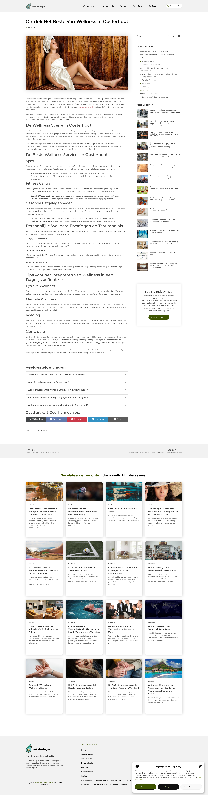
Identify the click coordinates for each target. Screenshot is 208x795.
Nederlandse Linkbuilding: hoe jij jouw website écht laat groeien (107, 780)
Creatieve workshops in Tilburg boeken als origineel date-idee (162, 199)
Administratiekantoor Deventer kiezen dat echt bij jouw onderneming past (162, 123)
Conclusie (144, 90)
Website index (87, 772)
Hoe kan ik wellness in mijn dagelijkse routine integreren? (77, 397)
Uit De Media (108, 6)
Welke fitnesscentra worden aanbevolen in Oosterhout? (77, 390)
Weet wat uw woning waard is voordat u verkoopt (162, 210)
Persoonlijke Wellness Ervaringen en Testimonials (155, 69)
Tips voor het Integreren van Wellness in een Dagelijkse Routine (158, 75)
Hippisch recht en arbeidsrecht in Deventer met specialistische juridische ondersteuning (163, 145)
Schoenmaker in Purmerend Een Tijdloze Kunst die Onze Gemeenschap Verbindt (43, 512)
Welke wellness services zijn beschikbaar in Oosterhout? (77, 374)
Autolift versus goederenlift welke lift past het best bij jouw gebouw (165, 155)
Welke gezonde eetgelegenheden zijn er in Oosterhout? (77, 405)
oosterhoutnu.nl (85, 107)
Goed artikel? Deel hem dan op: (155, 97)
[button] (201, 766)
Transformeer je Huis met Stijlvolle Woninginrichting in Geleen (43, 629)
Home (83, 750)
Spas (144, 58)
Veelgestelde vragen (148, 93)
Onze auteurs (86, 759)
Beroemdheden (87, 763)
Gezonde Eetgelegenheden (153, 65)
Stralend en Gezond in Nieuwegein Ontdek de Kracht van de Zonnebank (44, 570)
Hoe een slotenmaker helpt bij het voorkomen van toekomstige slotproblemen (163, 265)
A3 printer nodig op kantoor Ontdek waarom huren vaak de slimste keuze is (165, 112)
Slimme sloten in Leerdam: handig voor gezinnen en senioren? (164, 243)
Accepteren (145, 787)
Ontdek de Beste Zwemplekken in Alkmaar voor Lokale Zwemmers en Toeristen (84, 629)
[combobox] (174, 6)
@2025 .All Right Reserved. (45, 783)
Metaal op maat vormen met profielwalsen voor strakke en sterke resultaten (164, 134)
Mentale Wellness (149, 83)
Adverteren (138, 6)
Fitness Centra (148, 61)
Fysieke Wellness (149, 80)
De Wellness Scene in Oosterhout (154, 51)
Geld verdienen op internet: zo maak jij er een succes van (104, 785)
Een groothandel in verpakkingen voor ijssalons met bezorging (163, 166)
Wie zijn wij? (88, 6)
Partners (123, 6)
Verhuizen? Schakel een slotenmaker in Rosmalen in (164, 232)
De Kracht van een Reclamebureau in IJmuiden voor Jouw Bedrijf (82, 512)
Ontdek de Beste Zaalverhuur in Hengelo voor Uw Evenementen (123, 570)
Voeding (145, 87)
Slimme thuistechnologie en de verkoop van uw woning (162, 221)
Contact (152, 6)
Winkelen (32, 27)
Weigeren (168, 787)
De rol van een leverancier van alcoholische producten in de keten (164, 188)
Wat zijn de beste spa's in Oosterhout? (77, 382)
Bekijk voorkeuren (191, 787)
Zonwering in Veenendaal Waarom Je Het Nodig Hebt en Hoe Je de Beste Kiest (163, 512)
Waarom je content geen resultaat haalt (163, 254)
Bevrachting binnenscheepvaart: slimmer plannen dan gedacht (163, 177)
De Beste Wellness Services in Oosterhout (158, 55)
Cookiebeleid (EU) (88, 754)
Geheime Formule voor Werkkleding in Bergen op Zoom (121, 629)
